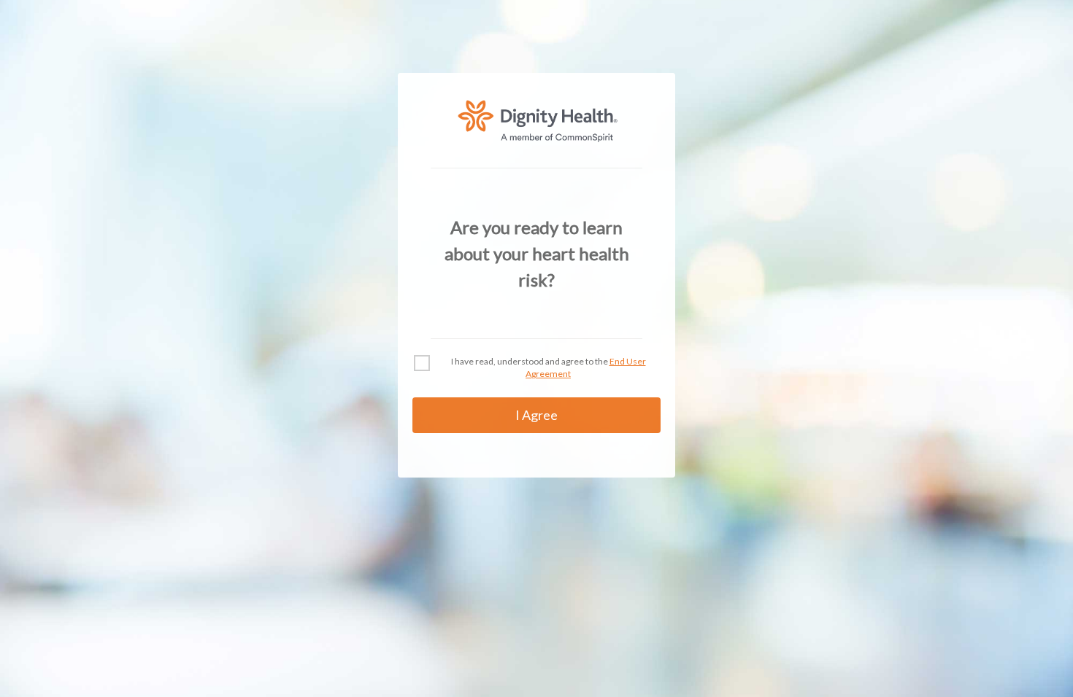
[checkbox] (422, 363)
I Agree (536, 415)
